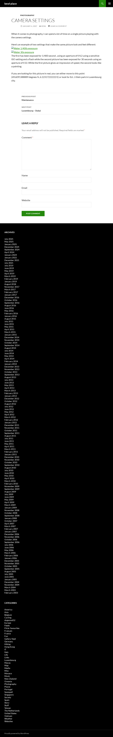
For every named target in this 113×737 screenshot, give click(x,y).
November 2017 (11, 287)
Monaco (8, 673)
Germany (8, 641)
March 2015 (10, 332)
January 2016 (10, 316)
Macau (7, 662)
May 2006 (9, 550)
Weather (8, 718)
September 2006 (11, 542)
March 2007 (10, 526)
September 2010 (11, 465)
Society (7, 697)
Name (25, 175)
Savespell (8, 692)
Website (26, 200)
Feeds (7, 625)
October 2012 (10, 401)
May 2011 (9, 443)
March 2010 (10, 481)
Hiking (7, 644)
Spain (6, 700)
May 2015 (9, 326)
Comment (27, 137)
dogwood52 (9, 620)
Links (6, 657)
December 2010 (11, 457)
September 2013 (11, 374)
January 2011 (10, 454)
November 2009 (11, 486)
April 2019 (9, 273)
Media (7, 668)
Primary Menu (109, 3)
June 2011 (9, 441)
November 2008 (11, 510)
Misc (6, 670)
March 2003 (10, 590)
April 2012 (9, 414)
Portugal (8, 689)
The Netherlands (12, 710)
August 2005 (10, 571)
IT (5, 649)
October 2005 (10, 566)
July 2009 (8, 494)
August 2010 (10, 467)
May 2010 (9, 475)
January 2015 (10, 334)
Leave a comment (58, 26)
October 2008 (10, 513)
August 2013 (10, 377)
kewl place (10, 3)
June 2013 (9, 382)
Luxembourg (10, 660)
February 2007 (11, 529)
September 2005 (11, 568)
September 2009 (11, 489)
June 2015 (9, 324)
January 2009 (10, 507)
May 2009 (9, 499)
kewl (43, 26)
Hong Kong (9, 647)
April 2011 (9, 446)
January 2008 (10, 518)
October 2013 (10, 372)
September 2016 (11, 302)
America (8, 609)
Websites (8, 721)
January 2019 (10, 281)
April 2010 (9, 478)
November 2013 (11, 369)
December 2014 (11, 337)
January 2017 (10, 294)
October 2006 (10, 539)
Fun (6, 636)
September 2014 (11, 345)
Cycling (7, 617)
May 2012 (9, 412)
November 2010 (11, 459)
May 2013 (9, 385)
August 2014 (10, 348)
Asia (6, 612)
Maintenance (29, 98)
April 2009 (9, 502)
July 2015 (8, 321)
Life (6, 655)
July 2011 (8, 438)
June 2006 (9, 547)
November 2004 (11, 584)
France (7, 633)
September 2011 (11, 433)
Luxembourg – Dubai (31, 109)
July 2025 (8, 239)
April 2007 (9, 523)
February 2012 (11, 420)
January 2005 (10, 579)
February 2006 (11, 555)
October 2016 (10, 300)
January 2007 (10, 531)
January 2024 (10, 255)
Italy (6, 652)
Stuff (6, 705)
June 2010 (9, 473)
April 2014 (9, 358)
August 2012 (10, 404)
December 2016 (11, 297)
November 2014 (11, 340)
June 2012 (9, 409)
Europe (7, 623)
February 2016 (11, 313)
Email (24, 187)
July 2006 (8, 545)
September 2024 (11, 249)
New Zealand (10, 678)
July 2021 (8, 263)
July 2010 (8, 470)
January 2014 (10, 364)
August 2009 (10, 491)
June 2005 (9, 576)
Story (6, 702)
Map (6, 665)
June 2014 (9, 353)
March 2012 (10, 417)
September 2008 (11, 515)
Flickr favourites (11, 628)
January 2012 (10, 422)
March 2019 (10, 276)
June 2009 (9, 497)
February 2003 (11, 592)
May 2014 (9, 356)
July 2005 (8, 574)
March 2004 (10, 587)
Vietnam (8, 716)
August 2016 (10, 305)
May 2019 (9, 271)
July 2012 (8, 406)
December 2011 (11, 425)
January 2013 (10, 396)
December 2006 (11, 534)
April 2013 (9, 388)
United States (10, 713)
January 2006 (10, 558)
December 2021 (11, 260)
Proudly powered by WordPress (16, 733)
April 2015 (9, 329)
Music (7, 676)
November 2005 (11, 563)
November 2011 (11, 428)
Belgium (8, 615)
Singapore (9, 694)
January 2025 (10, 244)
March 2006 (10, 553)
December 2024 (11, 247)
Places (7, 686)
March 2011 (10, 449)
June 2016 (9, 308)
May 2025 (9, 241)
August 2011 (10, 435)
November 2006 (11, 537)
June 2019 (9, 268)
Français (8, 631)
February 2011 (11, 451)
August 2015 (10, 318)
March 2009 (10, 505)
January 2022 (10, 257)
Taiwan (7, 708)
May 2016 (9, 310)
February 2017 (11, 292)
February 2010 (11, 483)
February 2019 (11, 279)
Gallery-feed (10, 639)
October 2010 (10, 462)
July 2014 (8, 350)
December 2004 (11, 582)
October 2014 (10, 342)
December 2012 (11, 398)
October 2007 (10, 521)
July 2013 (8, 380)
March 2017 (10, 289)
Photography (27, 15)
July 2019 (8, 265)
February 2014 (11, 361)
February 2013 (11, 393)
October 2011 (10, 430)
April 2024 (9, 252)
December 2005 (11, 561)
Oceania (8, 681)
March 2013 (10, 390)
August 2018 (10, 284)
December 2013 (11, 366)
